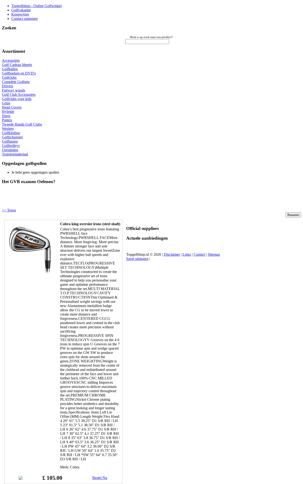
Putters (7, 120)
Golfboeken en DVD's (19, 73)
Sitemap (214, 254)
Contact (199, 254)
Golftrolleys (11, 146)
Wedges (8, 129)
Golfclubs (9, 77)
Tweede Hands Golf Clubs (22, 124)
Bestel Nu (99, 478)
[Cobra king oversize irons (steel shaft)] (30, 272)
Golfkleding (11, 133)
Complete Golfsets (16, 82)
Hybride (8, 112)
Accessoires (11, 60)
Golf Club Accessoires (19, 94)
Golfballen (10, 69)
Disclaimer (172, 254)
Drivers (7, 86)
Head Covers (12, 107)
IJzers (6, 116)
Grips (6, 103)
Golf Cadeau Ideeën (17, 65)
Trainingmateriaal (15, 154)
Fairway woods (13, 90)
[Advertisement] (62, 200)
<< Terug (9, 210)
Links (187, 254)
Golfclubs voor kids (16, 99)
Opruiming (10, 150)
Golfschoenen (12, 137)
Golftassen (10, 141)
